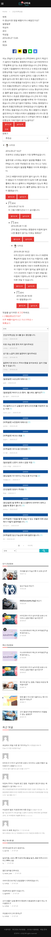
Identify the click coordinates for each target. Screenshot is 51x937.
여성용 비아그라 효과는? (12, 913)
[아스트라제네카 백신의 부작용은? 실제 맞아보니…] (9, 634)
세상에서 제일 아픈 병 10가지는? (15, 745)
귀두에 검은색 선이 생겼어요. (13, 848)
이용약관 (7, 929)
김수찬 (6, 851)
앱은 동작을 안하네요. (10, 871)
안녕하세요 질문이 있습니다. (13, 891)
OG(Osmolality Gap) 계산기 (31, 601)
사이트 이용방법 (33, 929)
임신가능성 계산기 (27, 586)
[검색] (44, 550)
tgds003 (7, 893)
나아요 (6, 883)
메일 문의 (43, 929)
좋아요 (8, 124)
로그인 (20, 312)
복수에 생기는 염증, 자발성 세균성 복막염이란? (34, 683)
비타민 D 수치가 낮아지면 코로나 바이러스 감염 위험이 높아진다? (33, 617)
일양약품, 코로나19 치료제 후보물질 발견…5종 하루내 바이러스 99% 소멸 (25, 859)
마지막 (30, 545)
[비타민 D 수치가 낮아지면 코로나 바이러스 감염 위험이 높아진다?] (9, 619)
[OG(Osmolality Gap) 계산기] (9, 604)
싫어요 (20, 124)
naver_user (8, 873)
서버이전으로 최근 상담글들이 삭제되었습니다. (20, 881)
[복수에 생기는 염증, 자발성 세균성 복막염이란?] (9, 686)
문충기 (13, 766)
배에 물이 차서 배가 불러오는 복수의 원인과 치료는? (34, 698)
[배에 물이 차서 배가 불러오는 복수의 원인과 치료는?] (9, 701)
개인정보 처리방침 (18, 929)
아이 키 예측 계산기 (10, 830)
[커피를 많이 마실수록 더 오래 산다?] (9, 575)
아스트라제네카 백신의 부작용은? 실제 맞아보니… (34, 631)
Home (4, 11)
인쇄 (6, 129)
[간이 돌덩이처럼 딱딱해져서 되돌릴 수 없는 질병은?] (9, 715)
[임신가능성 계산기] (9, 590)
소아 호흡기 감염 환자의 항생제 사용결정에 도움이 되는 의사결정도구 (24, 902)
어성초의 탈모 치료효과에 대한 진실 (16, 809)
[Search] (48, 3)
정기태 (13, 786)
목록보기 (6, 323)
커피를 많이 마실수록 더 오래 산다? (33, 571)
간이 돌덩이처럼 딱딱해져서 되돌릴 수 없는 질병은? (33, 713)
